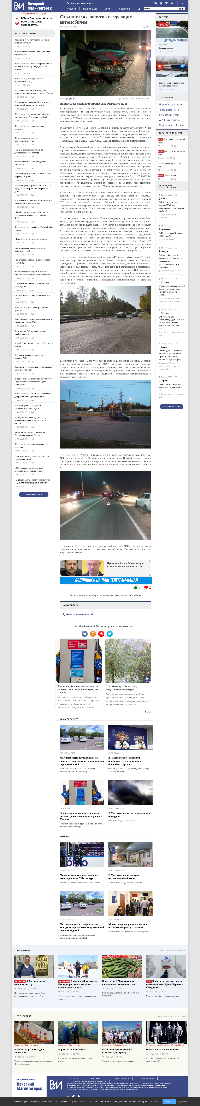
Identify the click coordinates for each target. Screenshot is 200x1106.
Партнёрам (148, 1078)
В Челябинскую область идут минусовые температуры (36, 21)
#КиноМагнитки (170, 109)
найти (181, 8)
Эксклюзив (124, 8)
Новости (71, 8)
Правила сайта (121, 1078)
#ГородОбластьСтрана (171, 125)
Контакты (96, 1078)
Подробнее (182, 1101)
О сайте (74, 1078)
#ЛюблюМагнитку (171, 104)
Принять (169, 1101)
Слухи (108, 8)
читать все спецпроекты (171, 1016)
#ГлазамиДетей (169, 114)
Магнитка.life (90, 8)
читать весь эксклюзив (172, 950)
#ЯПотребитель (170, 119)
